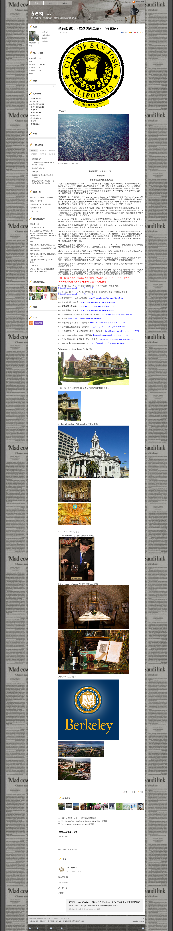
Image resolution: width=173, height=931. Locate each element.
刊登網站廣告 (34, 921)
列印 (141, 792)
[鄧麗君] (83, 806)
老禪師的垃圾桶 (35, 208)
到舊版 (48, 14)
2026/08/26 (34, 265)
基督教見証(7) (35, 124)
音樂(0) (33, 121)
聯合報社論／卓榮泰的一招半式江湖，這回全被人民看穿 (43, 255)
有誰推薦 (66, 798)
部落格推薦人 (39, 282)
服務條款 (58, 921)
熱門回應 (43, 154)
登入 (128, 929)
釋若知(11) (34, 110)
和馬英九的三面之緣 (37, 227)
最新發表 (34, 150)
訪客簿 (65, 3)
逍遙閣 (36, 13)
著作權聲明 (67, 921)
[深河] (76, 806)
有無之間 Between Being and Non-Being (42, 261)
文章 (36, 3)
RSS (31, 323)
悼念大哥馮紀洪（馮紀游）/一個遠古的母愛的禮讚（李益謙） (43, 182)
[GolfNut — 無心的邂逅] (61, 806)
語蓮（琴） (36, 172)
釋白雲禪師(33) (36, 118)
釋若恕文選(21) (36, 98)
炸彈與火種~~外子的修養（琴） (41, 204)
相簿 (50, 3)
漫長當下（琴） (63, 836)
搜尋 (54, 86)
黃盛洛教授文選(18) (37, 107)
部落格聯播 (38, 323)
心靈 (75, 818)
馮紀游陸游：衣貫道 (76, 909)
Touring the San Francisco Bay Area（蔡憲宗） (80, 824)
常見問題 (51, 921)
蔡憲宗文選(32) (36, 113)
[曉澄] (133, 806)
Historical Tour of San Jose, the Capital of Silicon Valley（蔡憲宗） (86, 821)
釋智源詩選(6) (35, 115)
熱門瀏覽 (34, 154)
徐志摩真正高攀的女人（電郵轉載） (42, 197)
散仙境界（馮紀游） (39, 168)
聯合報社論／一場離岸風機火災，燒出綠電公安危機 (43, 249)
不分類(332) (35, 101)
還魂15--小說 (34, 224)
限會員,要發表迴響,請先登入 (67, 849)
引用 (133, 792)
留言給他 (45, 41)
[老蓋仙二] (140, 806)
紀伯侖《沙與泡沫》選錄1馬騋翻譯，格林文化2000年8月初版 (43, 270)
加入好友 (45, 32)
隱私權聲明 (76, 921)
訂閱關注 (45, 38)
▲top (142, 918)
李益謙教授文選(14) (37, 104)
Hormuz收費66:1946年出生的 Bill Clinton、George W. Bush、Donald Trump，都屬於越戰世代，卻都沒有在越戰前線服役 (43, 234)
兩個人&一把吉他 (36, 201)
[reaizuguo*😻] (112, 806)
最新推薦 (52, 150)
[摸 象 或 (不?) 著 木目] (69, 806)
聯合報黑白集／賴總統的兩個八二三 (42, 245)
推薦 (125, 792)
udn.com (141, 921)
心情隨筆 (69, 818)
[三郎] (90, 806)
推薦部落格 (46, 35)
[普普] (126, 806)
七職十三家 (34, 211)
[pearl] (97, 806)
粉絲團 (33, 929)
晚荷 (31, 241)
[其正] (104, 806)
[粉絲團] (30, 928)
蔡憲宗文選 (92, 818)
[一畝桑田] (119, 806)
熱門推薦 (52, 154)
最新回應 (43, 150)
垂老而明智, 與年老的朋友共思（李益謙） (42, 176)
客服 (82, 921)
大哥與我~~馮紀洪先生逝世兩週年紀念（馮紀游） (43, 164)
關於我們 (43, 921)
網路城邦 (138, 929)
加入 (132, 929)
